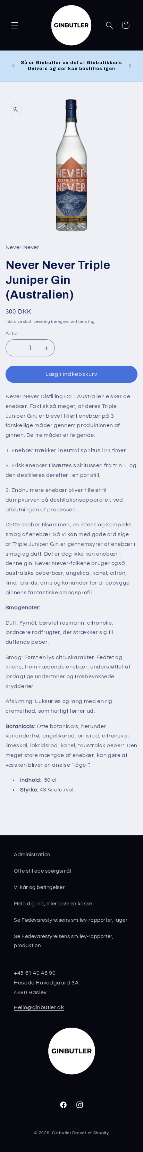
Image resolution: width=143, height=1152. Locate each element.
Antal (12, 333)
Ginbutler (62, 1133)
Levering (42, 322)
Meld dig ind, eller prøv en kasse (53, 903)
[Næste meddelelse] (129, 66)
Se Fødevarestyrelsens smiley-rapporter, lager (70, 920)
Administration (32, 854)
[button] (15, 25)
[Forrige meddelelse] (13, 66)
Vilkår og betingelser (39, 887)
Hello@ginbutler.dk (39, 1007)
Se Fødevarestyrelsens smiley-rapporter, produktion (63, 941)
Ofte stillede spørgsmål (43, 871)
